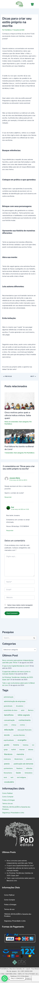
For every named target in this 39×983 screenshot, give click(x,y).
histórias (25, 745)
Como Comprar (7, 797)
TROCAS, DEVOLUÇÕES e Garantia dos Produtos (17, 915)
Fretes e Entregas (8, 800)
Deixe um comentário (11, 421)
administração (8, 697)
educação (9, 729)
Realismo (19, 768)
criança (13, 725)
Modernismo (18, 759)
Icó (33, 745)
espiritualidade (9, 740)
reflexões (29, 768)
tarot (5, 777)
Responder (8, 497)
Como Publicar (7, 793)
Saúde (18, 773)
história (16, 745)
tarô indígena (21, 777)
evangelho (22, 740)
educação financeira (24, 730)
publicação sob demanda (23, 764)
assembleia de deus (10, 710)
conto (6, 725)
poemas (29, 759)
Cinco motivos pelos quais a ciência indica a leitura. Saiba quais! (18, 415)
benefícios (8, 715)
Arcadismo (19, 706)
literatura (8, 754)
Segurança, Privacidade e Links (13, 813)
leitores (30, 749)
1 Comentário (9, 453)
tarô (12, 777)
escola (7, 735)
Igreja (6, 749)
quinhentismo (8, 768)
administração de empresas (14, 701)
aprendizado (8, 706)
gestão (6, 745)
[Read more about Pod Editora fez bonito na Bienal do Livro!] (19, 436)
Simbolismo (28, 773)
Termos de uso (7, 803)
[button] (4, 978)
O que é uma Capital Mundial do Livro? (15, 666)
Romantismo (8, 773)
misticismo (7, 759)
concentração (9, 720)
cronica (22, 725)
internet (22, 749)
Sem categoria (23, 421)
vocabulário (9, 782)
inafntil (13, 749)
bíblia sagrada (24, 715)
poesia (7, 764)
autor (22, 710)
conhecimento (25, 720)
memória (20, 754)
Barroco (30, 710)
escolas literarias (19, 735)
